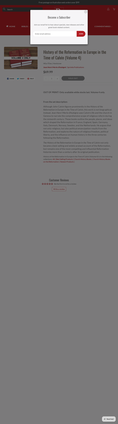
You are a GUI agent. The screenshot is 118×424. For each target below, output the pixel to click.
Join (81, 34)
